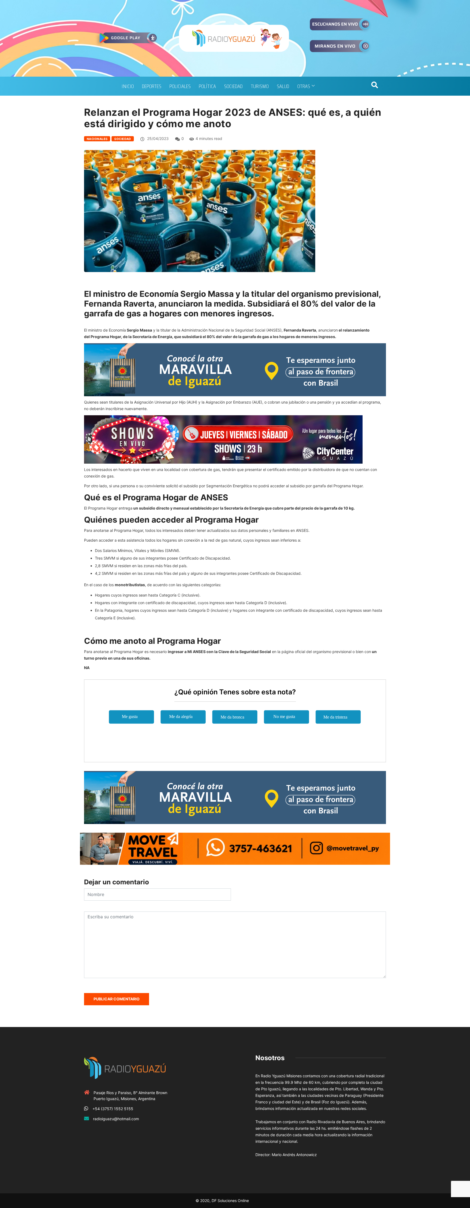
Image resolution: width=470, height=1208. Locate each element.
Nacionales (97, 139)
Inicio (128, 86)
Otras (303, 86)
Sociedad (233, 86)
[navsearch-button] (374, 86)
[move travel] (235, 848)
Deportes (151, 86)
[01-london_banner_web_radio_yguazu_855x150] (235, 369)
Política (207, 86)
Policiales (180, 86)
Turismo (260, 86)
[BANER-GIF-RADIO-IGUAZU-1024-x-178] (223, 439)
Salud (283, 86)
